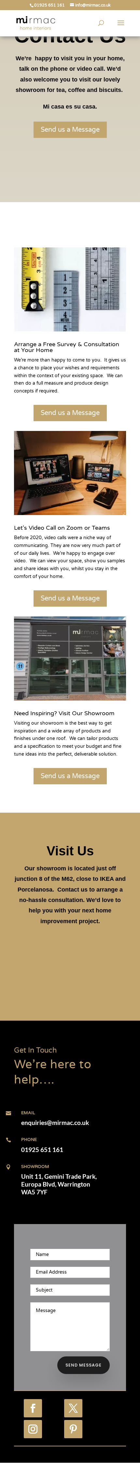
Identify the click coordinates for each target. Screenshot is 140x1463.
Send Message (83, 1365)
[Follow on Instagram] (33, 1429)
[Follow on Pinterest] (73, 1429)
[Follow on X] (73, 1408)
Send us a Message (70, 130)
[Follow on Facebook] (33, 1408)
